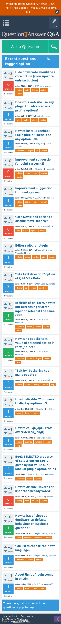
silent (25, 231)
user (18, 120)
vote (27, 90)
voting (19, 90)
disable (35, 501)
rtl (26, 288)
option (43, 90)
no (37, 151)
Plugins (38, 116)
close (19, 538)
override (28, 442)
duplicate (38, 538)
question (27, 538)
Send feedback (10, 616)
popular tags (26, 607)
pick (44, 257)
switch (36, 257)
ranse (47, 116)
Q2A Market (22, 619)
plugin (30, 151)
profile (26, 120)
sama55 (50, 169)
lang (18, 446)
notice (45, 385)
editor (27, 257)
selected (20, 327)
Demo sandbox (27, 616)
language (20, 560)
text (18, 362)
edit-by (36, 385)
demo (24, 7)
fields (46, 327)
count (35, 588)
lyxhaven (19, 322)
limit (42, 588)
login (27, 588)
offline (50, 226)
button (35, 90)
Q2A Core (39, 86)
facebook (20, 151)
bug (52, 385)
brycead (52, 556)
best (35, 202)
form (19, 331)
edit (18, 231)
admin (19, 94)
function (38, 442)
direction (42, 288)
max (49, 86)
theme (19, 288)
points (19, 177)
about (34, 120)
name (19, 413)
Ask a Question (25, 46)
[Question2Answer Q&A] (30, 33)
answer (44, 173)
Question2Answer (21, 621)
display (27, 413)
